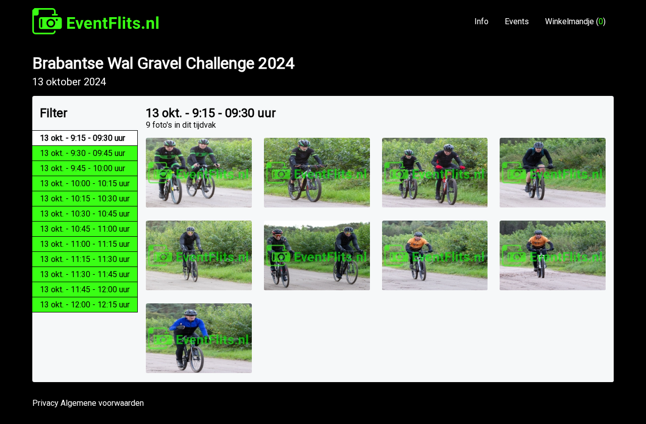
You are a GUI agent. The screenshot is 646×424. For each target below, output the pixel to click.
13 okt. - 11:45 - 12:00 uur (85, 289)
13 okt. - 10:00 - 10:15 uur (85, 183)
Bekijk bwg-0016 (317, 256)
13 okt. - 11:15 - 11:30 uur (85, 259)
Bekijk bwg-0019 (199, 338)
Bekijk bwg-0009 (317, 173)
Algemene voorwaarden (102, 403)
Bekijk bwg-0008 (435, 173)
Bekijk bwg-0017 (553, 256)
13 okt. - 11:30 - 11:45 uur (85, 274)
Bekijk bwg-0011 (199, 173)
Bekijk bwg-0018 (435, 256)
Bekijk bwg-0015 (199, 256)
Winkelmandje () (575, 21)
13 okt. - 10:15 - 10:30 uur (85, 198)
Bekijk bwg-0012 (553, 173)
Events (517, 21)
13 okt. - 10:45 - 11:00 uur (85, 229)
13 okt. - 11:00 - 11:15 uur (85, 244)
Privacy (45, 403)
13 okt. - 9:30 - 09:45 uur (82, 153)
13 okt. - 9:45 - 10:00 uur (82, 168)
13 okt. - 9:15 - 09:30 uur (82, 138)
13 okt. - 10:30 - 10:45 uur (85, 214)
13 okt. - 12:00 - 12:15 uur (85, 304)
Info (481, 21)
